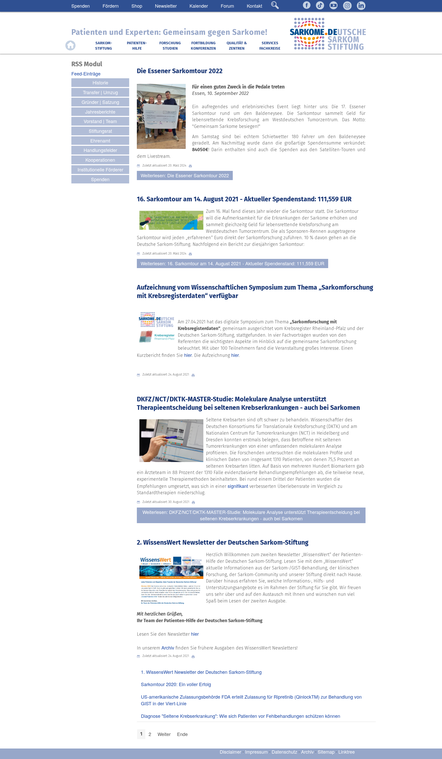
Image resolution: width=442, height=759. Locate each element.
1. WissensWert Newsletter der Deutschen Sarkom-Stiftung (201, 671)
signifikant (238, 485)
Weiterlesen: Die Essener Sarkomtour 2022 (185, 175)
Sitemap (326, 751)
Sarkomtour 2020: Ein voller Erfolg (176, 684)
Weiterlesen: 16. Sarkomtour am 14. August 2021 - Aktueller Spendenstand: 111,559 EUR (232, 263)
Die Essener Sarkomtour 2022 (180, 71)
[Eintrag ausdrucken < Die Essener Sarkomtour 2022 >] (191, 165)
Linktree (346, 751)
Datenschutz (285, 751)
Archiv (167, 647)
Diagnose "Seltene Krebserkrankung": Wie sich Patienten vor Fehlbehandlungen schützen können (240, 715)
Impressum (256, 751)
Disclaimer (230, 751)
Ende (182, 734)
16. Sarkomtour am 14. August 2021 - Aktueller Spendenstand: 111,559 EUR (244, 199)
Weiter (164, 734)
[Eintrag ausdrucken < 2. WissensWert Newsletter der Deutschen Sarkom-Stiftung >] (194, 656)
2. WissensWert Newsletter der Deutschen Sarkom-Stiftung (222, 542)
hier (188, 354)
